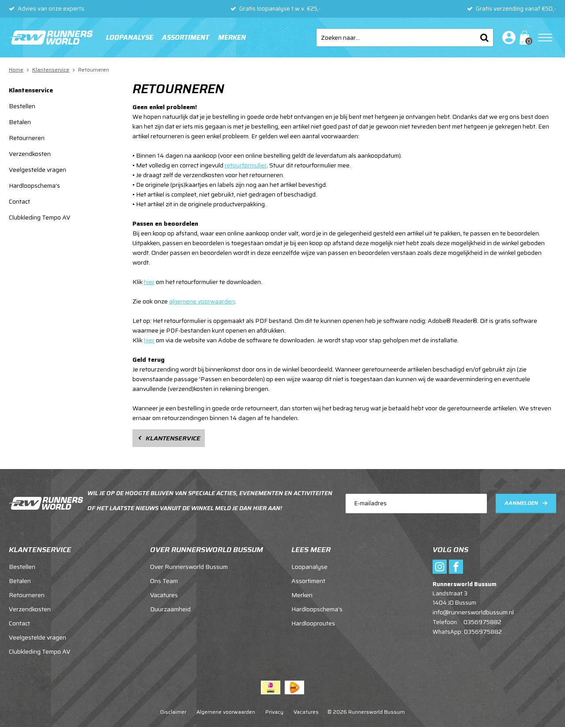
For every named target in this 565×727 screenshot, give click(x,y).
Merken (232, 37)
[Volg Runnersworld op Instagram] (440, 567)
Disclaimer (173, 712)
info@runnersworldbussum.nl (473, 612)
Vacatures (164, 595)
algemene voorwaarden (202, 301)
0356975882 (482, 622)
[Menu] (545, 38)
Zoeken (484, 37)
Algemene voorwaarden (225, 712)
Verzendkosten (30, 154)
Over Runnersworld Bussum (189, 567)
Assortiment (185, 37)
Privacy (274, 712)
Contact (19, 201)
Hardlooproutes (313, 623)
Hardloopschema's (34, 185)
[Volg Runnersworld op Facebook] (456, 567)
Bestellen (22, 106)
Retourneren (27, 138)
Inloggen (507, 37)
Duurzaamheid (170, 609)
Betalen (20, 122)
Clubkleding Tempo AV (39, 217)
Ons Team (164, 581)
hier (149, 282)
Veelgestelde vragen (37, 169)
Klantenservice (31, 90)
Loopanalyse (129, 37)
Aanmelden (521, 503)
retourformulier (246, 165)
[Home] (51, 38)
